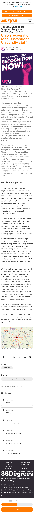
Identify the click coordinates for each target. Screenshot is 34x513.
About (8, 464)
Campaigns (8, 462)
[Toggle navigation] (30, 20)
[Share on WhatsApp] (3, 357)
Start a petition (25, 468)
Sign (17, 509)
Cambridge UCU (12, 49)
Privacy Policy (25, 462)
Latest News (8, 466)
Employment (7, 368)
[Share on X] (19, 357)
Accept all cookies (17, 15)
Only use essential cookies (17, 11)
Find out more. (19, 6)
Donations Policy (25, 464)
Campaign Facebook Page (17, 379)
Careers (25, 466)
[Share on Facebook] (9, 357)
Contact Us (8, 468)
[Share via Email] (25, 357)
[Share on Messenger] (30, 357)
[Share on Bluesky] (14, 357)
